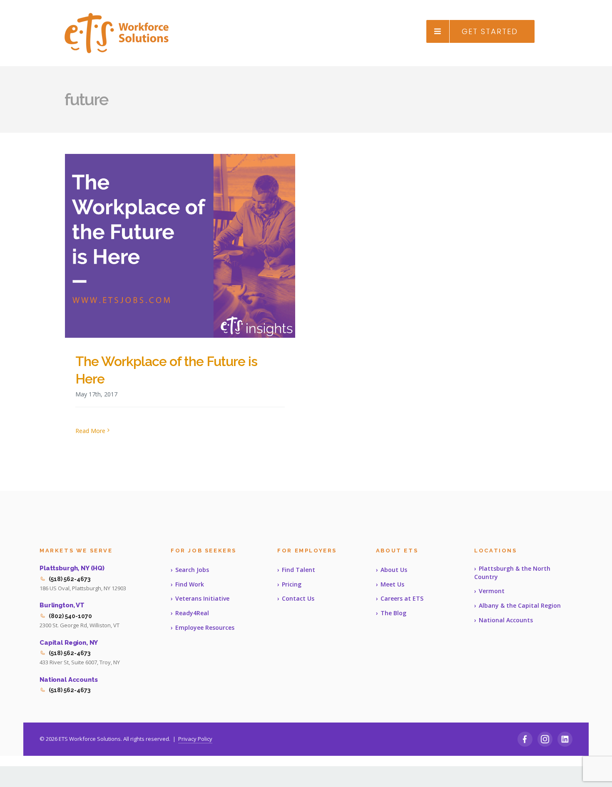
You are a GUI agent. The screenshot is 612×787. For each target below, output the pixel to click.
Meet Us (392, 584)
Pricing (291, 584)
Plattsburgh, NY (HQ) (72, 568)
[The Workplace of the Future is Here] (180, 246)
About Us (394, 570)
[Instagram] (544, 739)
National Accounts (68, 679)
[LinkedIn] (564, 739)
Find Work (189, 584)
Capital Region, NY (69, 642)
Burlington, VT (62, 605)
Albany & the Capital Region (520, 605)
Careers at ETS (402, 598)
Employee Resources (204, 627)
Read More (90, 431)
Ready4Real (192, 613)
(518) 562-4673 (69, 579)
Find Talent (298, 570)
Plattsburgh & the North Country (512, 572)
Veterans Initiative (202, 598)
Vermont (492, 591)
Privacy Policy (195, 738)
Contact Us (298, 598)
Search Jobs (192, 570)
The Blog (393, 613)
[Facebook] (524, 739)
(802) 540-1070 (70, 616)
